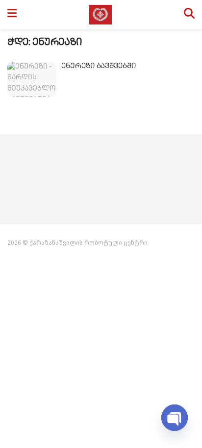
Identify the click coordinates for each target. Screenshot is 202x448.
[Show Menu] (12, 14)
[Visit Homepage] (100, 14)
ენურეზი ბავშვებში (98, 67)
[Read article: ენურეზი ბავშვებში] (31, 79)
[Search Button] (189, 14)
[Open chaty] (174, 417)
